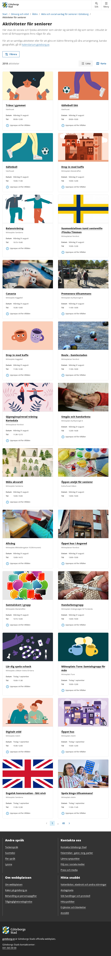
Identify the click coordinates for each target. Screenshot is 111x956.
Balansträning (14, 228)
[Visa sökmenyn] (96, 5)
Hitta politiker (68, 901)
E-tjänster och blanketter (73, 907)
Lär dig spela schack (18, 666)
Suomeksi (10, 852)
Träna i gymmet (16, 105)
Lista (88, 63)
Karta (103, 63)
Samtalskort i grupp (18, 604)
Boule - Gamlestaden (74, 355)
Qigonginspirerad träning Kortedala (21, 418)
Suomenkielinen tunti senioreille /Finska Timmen (81, 230)
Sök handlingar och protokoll (75, 895)
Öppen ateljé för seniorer (77, 482)
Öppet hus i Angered (74, 543)
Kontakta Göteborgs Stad (73, 847)
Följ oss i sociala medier (73, 864)
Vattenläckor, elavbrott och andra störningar (83, 884)
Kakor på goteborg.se (16, 890)
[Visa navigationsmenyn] (106, 5)
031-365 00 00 (9, 947)
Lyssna (8, 864)
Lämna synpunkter (70, 858)
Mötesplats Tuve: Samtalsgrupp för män (83, 668)
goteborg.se (8, 938)
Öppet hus (67, 731)
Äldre (35, 14)
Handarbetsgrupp (72, 604)
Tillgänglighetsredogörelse (18, 901)
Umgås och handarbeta (75, 416)
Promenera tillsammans (76, 293)
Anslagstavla (67, 890)
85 (63, 823)
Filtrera (13, 54)
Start (4, 14)
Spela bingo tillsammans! (77, 793)
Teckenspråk (11, 847)
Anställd (65, 912)
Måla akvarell (14, 482)
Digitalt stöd (13, 731)
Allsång (10, 543)
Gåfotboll (11, 167)
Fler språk (10, 858)
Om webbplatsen (13, 884)
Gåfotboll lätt (69, 105)
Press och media (69, 869)
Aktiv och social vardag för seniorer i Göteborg (65, 14)
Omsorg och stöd (20, 14)
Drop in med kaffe (72, 167)
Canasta (11, 293)
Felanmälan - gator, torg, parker (77, 852)
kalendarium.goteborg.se (35, 44)
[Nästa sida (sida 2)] (69, 823)
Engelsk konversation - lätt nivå (26, 793)
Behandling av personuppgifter (21, 895)
